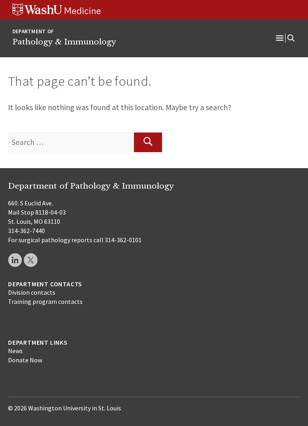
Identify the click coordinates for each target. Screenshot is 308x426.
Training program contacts (45, 301)
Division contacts (31, 292)
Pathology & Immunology (64, 41)
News (15, 351)
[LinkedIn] (15, 260)
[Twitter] (31, 260)
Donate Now (25, 360)
